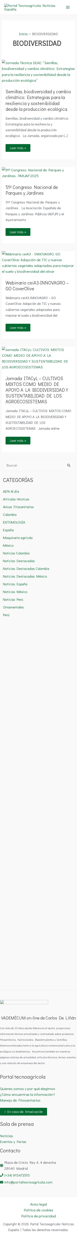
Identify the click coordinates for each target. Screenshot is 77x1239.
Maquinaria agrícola (18, 537)
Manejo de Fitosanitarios (20, 1100)
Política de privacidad (38, 1215)
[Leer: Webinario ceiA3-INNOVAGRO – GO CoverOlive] (38, 262)
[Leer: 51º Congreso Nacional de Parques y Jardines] (38, 172)
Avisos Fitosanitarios (18, 506)
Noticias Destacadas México (25, 576)
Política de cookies (38, 1209)
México (8, 545)
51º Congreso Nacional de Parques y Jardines (32, 190)
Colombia (9, 514)
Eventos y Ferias (13, 1141)
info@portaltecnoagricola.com (28, 1182)
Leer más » (20, 147)
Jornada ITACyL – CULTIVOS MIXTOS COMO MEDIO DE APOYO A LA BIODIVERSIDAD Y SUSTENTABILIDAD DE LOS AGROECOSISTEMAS (37, 390)
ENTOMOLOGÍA (14, 522)
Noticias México (15, 591)
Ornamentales (13, 607)
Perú (6, 615)
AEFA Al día (11, 491)
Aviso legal (38, 1204)
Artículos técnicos (16, 499)
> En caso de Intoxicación (23, 1111)
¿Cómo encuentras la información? (27, 1094)
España (8, 530)
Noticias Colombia (16, 553)
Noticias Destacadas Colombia (26, 568)
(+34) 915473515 (17, 1175)
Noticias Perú (13, 599)
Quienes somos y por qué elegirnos (27, 1088)
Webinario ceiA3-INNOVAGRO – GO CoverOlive (37, 286)
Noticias (6, 1135)
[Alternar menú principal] (68, 7)
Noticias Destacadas (19, 561)
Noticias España (15, 584)
